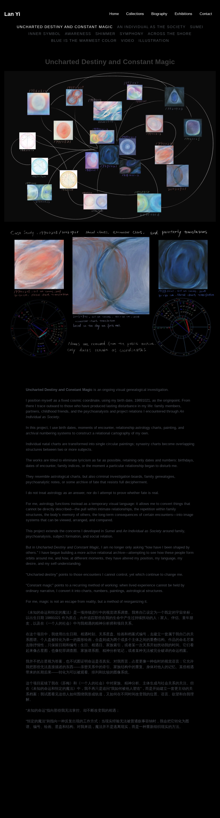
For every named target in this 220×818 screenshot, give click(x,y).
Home (114, 14)
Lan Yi (12, 14)
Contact (206, 14)
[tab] (44, 33)
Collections (135, 14)
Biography (159, 14)
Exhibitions (183, 14)
